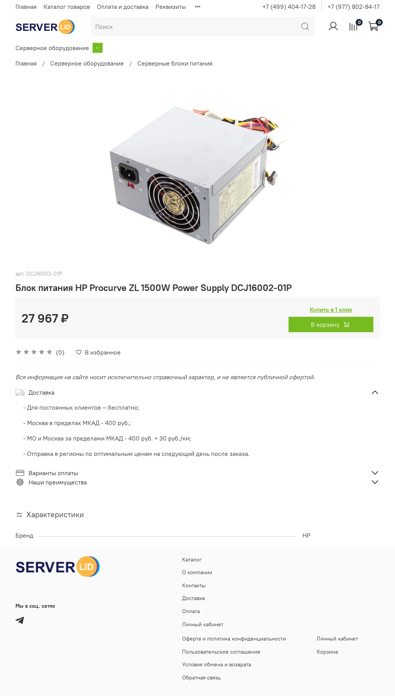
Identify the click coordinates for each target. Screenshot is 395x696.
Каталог (192, 559)
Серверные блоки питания (175, 63)
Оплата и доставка (123, 6)
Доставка (193, 598)
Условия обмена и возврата (216, 664)
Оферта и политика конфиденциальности (234, 638)
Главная (26, 6)
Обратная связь (201, 677)
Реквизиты (170, 6)
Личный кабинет (202, 624)
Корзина (327, 651)
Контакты (194, 585)
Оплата (191, 611)
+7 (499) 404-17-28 (289, 6)
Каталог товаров (67, 6)
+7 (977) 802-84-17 (353, 6)
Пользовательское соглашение (221, 651)
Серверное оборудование (52, 48)
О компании (197, 572)
